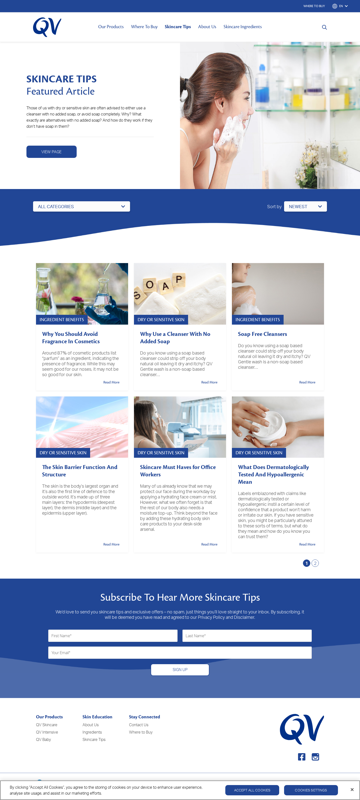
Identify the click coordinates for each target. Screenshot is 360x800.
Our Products (111, 27)
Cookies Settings (311, 790)
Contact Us (138, 724)
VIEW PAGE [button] (51, 151)
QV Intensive (47, 732)
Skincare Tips (178, 27)
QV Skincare (46, 724)
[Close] (352, 789)
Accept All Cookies (252, 790)
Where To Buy (144, 27)
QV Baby (43, 739)
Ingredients (92, 732)
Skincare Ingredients (243, 27)
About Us (207, 27)
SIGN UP (180, 669)
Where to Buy (141, 732)
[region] (180, 790)
